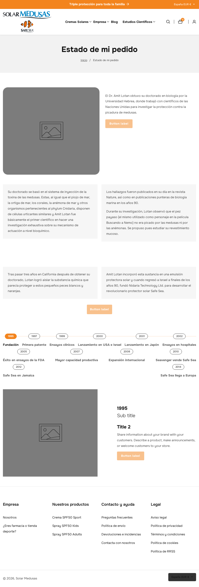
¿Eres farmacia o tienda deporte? (20, 528)
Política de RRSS (163, 551)
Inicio (84, 60)
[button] (76, 21)
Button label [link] (118, 124)
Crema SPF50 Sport (66, 517)
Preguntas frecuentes (117, 517)
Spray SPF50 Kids (65, 526)
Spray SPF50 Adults (67, 534)
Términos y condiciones (168, 534)
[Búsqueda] (170, 22)
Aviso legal (159, 517)
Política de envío (113, 526)
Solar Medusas (26, 578)
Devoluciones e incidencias (121, 534)
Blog (114, 22)
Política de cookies (164, 543)
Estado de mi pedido (106, 60)
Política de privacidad (166, 526)
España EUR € (183, 4)
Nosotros (10, 517)
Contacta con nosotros (118, 543)
